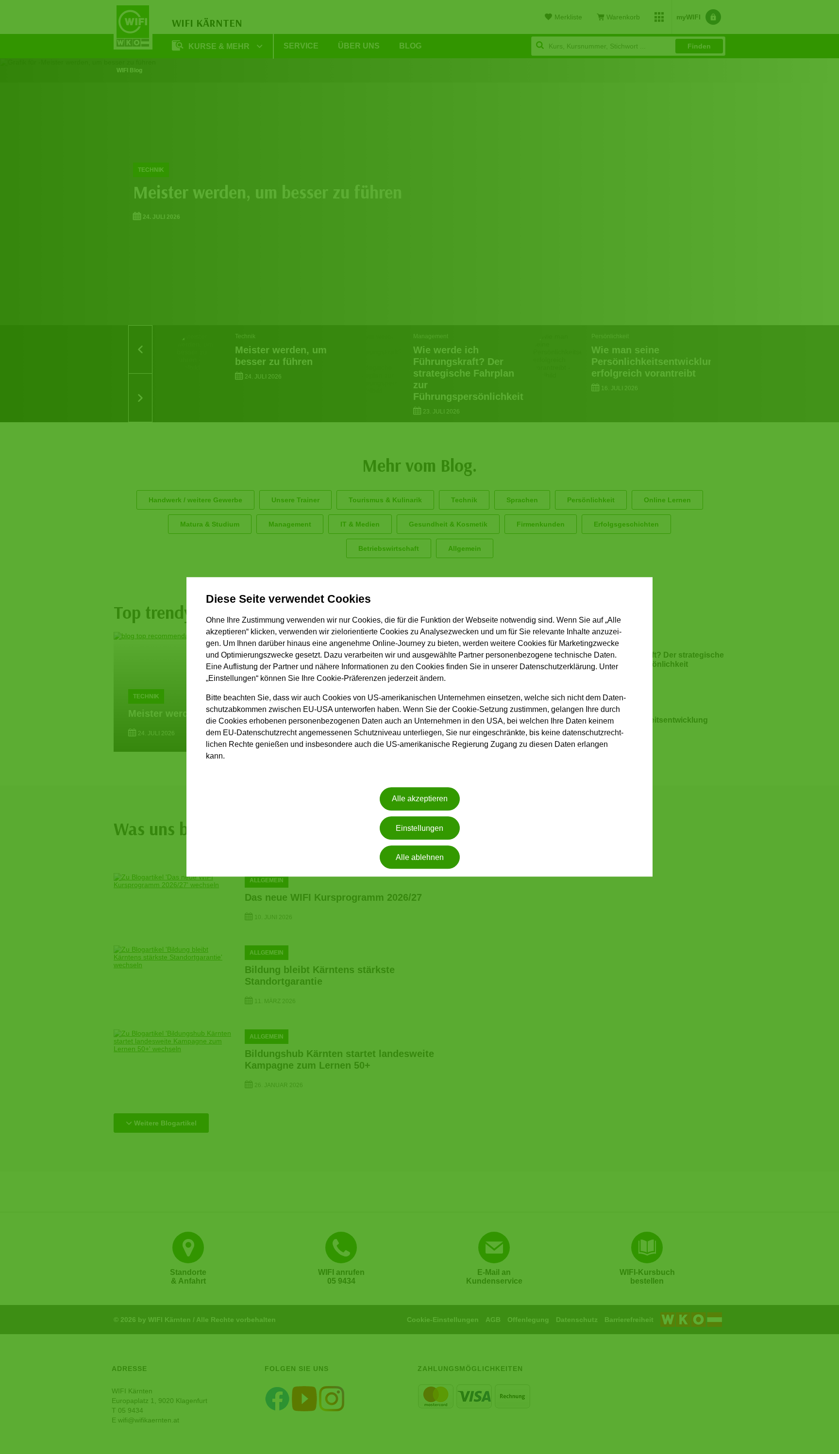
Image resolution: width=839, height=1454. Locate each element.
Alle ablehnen (420, 857)
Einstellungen (419, 828)
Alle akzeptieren (420, 799)
